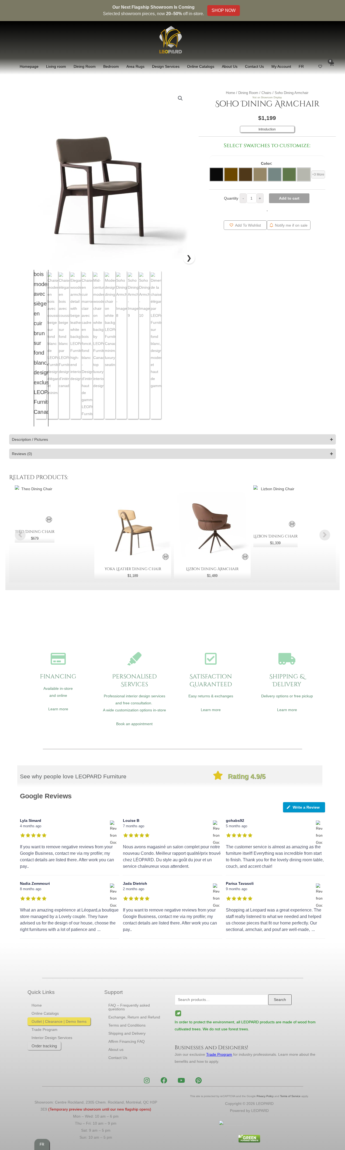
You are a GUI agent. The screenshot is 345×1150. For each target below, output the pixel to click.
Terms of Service (290, 1096)
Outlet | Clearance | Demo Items (59, 1021)
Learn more (58, 709)
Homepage (29, 66)
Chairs (266, 93)
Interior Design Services (52, 1037)
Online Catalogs (200, 66)
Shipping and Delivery (127, 1033)
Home (230, 93)
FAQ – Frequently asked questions (129, 1007)
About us (115, 1049)
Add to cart (289, 198)
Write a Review (306, 807)
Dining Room (85, 66)
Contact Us (254, 66)
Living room (56, 66)
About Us (229, 66)
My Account (281, 66)
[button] (180, 98)
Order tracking (44, 1046)
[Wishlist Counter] (320, 66)
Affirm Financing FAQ (126, 1041)
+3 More (318, 174)
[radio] (216, 174)
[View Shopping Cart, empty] (331, 66)
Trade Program (44, 1029)
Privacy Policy (265, 1096)
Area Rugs (135, 66)
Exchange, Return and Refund (134, 1017)
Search (280, 999)
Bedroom (111, 66)
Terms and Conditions (127, 1025)
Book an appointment (134, 724)
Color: (266, 163)
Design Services (166, 66)
